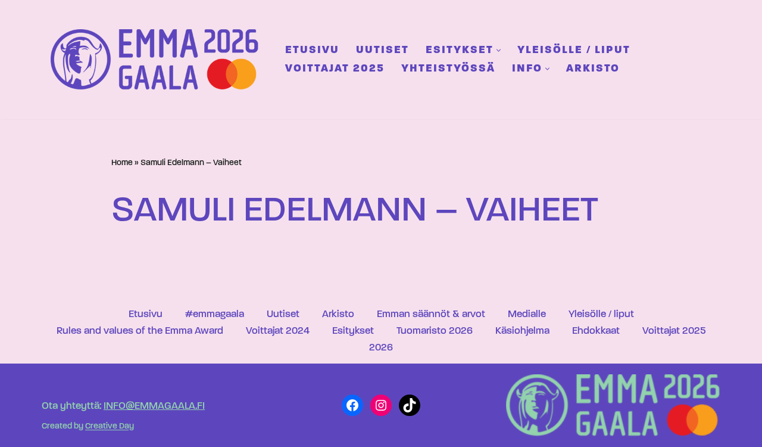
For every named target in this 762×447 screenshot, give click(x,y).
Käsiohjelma (522, 331)
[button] (498, 50)
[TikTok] (409, 405)
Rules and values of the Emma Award (140, 331)
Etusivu (312, 50)
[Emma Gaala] (158, 59)
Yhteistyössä (448, 68)
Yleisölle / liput (573, 50)
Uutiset (382, 50)
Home (122, 163)
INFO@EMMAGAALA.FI (154, 406)
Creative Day (109, 427)
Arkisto (593, 68)
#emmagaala (214, 314)
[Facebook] (352, 405)
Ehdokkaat (596, 331)
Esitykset (353, 331)
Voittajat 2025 (335, 68)
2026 (381, 348)
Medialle (527, 314)
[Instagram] (381, 405)
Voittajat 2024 (278, 331)
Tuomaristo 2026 (434, 331)
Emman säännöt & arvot (431, 314)
